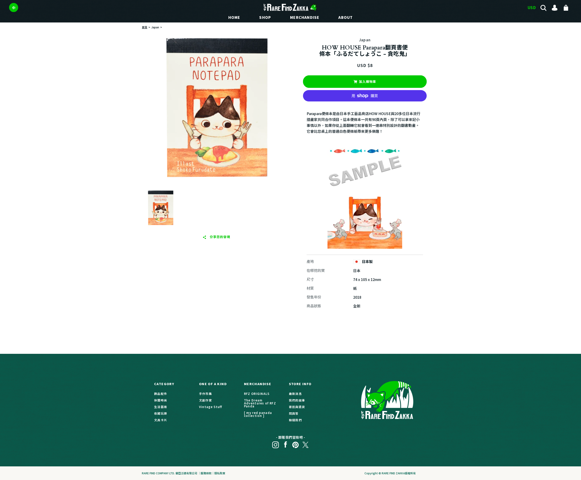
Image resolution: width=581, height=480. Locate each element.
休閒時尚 (160, 400)
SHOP (265, 17)
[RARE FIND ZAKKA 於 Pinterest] (295, 443)
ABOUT (345, 17)
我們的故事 (297, 400)
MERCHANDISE (304, 17)
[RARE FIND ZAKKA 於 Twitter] (305, 443)
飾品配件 (160, 393)
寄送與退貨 (297, 406)
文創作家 (205, 400)
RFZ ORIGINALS (257, 393)
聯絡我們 (295, 419)
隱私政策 (219, 473)
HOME (234, 17)
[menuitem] (160, 208)
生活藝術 (160, 406)
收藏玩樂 (160, 413)
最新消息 (295, 393)
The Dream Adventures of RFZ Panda (260, 403)
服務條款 (206, 473)
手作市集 (205, 393)
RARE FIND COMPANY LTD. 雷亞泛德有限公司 (169, 473)
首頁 (144, 27)
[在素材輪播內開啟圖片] (216, 108)
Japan (155, 27)
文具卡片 (160, 419)
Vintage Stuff (210, 406)
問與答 (294, 413)
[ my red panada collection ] (258, 414)
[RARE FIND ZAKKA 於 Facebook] (285, 443)
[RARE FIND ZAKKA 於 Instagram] (275, 443)
